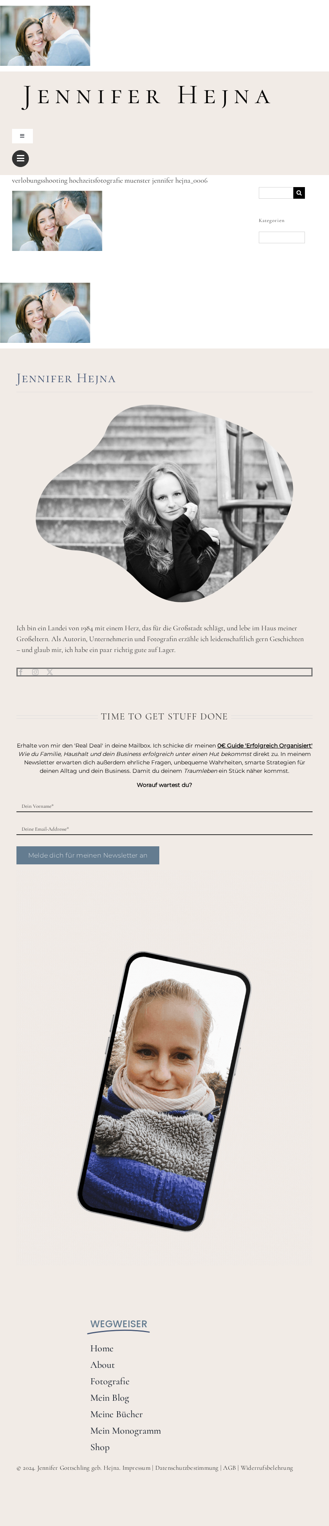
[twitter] (50, 672)
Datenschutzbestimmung (187, 1468)
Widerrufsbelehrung (267, 1468)
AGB (229, 1468)
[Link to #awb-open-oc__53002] (20, 158)
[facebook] (21, 672)
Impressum (136, 1468)
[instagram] (35, 672)
